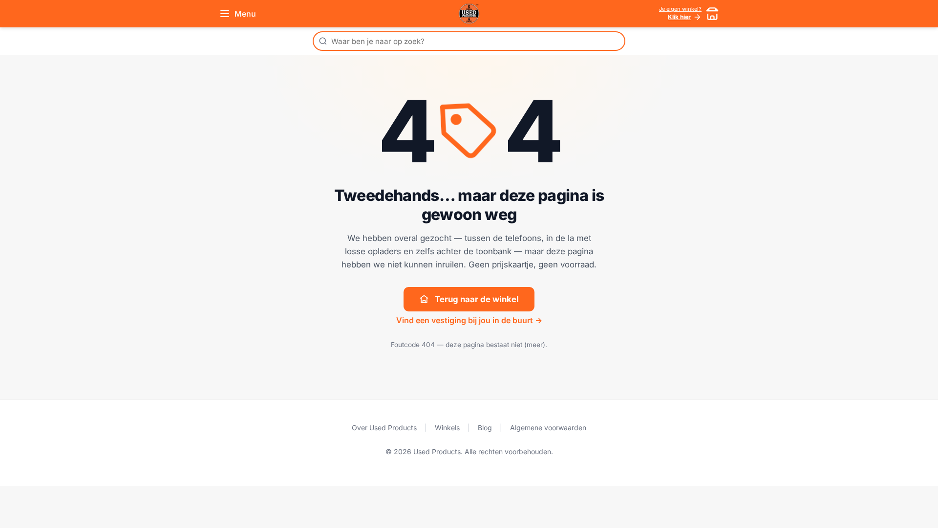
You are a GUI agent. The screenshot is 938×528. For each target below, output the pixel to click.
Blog (485, 427)
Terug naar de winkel (477, 299)
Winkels (447, 427)
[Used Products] (469, 13)
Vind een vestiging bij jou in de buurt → (469, 320)
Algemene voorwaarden (548, 427)
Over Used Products (384, 427)
